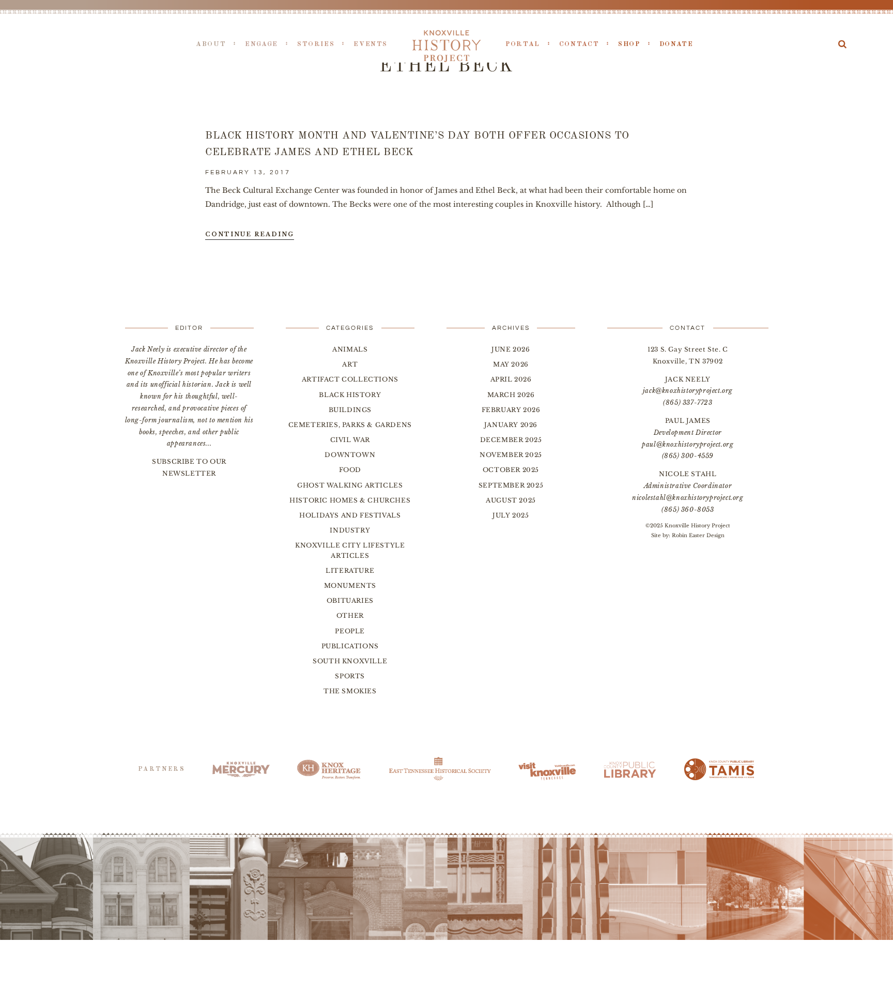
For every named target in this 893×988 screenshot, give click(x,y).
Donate (676, 44)
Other (350, 615)
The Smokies (350, 691)
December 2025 (511, 440)
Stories (315, 44)
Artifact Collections (350, 379)
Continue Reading (249, 234)
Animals (349, 349)
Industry (350, 530)
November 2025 (511, 455)
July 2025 (510, 515)
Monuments (350, 585)
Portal (522, 44)
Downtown (350, 455)
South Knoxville (350, 661)
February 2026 (511, 410)
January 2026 (510, 425)
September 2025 (511, 485)
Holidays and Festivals (350, 515)
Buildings (350, 410)
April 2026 (511, 379)
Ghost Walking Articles (350, 485)
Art (350, 364)
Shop (629, 44)
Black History (350, 395)
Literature (350, 570)
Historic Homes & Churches (349, 500)
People (350, 631)
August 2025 (511, 500)
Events (370, 44)
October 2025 (511, 470)
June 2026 (510, 349)
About (211, 44)
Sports (350, 676)
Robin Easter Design (698, 535)
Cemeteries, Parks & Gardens (350, 425)
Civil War (350, 440)
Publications (350, 646)
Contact (579, 44)
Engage (261, 44)
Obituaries (350, 600)
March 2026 (511, 395)
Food (350, 470)
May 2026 (511, 364)
